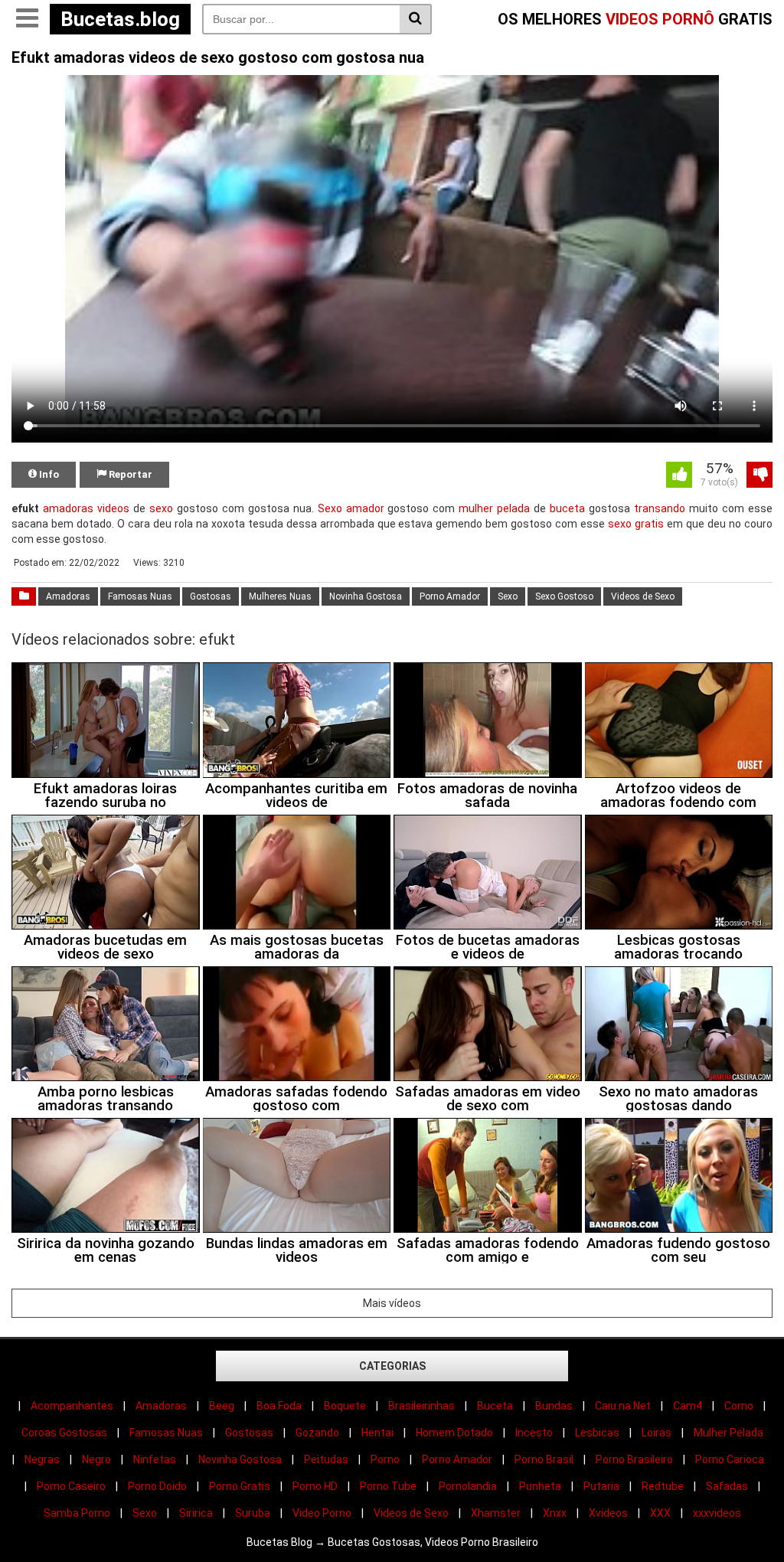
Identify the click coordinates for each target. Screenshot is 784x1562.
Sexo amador (351, 508)
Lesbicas (597, 1432)
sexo (161, 508)
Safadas (727, 1486)
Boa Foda (279, 1406)
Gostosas (210, 596)
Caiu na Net (623, 1406)
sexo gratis (636, 524)
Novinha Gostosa (365, 596)
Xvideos (608, 1513)
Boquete (345, 1406)
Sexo (508, 596)
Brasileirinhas (421, 1406)
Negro (96, 1459)
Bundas (554, 1406)
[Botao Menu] (26, 19)
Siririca (196, 1513)
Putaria (601, 1486)
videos (113, 508)
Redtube (663, 1486)
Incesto (534, 1432)
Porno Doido (157, 1486)
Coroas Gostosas (64, 1432)
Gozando (317, 1432)
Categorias (392, 1366)
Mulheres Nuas (280, 596)
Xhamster (496, 1513)
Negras (42, 1459)
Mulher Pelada (728, 1432)
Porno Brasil (543, 1459)
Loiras (656, 1432)
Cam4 (687, 1406)
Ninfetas (154, 1459)
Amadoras (68, 596)
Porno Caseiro (71, 1486)
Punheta (540, 1486)
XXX (660, 1513)
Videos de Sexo (643, 596)
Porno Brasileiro (634, 1459)
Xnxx (555, 1513)
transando (659, 508)
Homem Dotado (454, 1432)
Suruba (252, 1513)
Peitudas (326, 1459)
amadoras (68, 508)
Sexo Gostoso (564, 596)
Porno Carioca (729, 1459)
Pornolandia (468, 1486)
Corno (738, 1406)
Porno (385, 1459)
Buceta (495, 1406)
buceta (567, 508)
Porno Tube (388, 1486)
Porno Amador (450, 596)
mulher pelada (494, 508)
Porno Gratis (239, 1486)
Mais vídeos (392, 1303)
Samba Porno (77, 1513)
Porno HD (315, 1486)
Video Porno (321, 1513)
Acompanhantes (72, 1406)
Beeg (221, 1406)
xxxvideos (717, 1513)
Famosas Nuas (140, 596)
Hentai (377, 1432)
